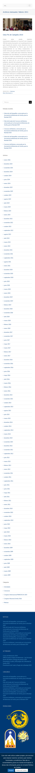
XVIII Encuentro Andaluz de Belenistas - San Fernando (17, 657)
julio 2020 (7, 281)
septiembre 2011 (8, 481)
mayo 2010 (7, 528)
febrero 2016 (7, 387)
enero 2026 (7, 160)
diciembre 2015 (8, 395)
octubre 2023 (7, 195)
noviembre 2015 (8, 399)
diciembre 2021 (8, 250)
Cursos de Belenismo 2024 (10, 656)
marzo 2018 (7, 320)
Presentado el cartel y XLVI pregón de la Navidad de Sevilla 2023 (17, 662)
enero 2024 (7, 183)
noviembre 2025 (8, 168)
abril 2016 (7, 379)
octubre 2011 (7, 477)
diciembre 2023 (8, 187)
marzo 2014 (7, 434)
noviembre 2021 (8, 254)
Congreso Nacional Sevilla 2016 (13, 598)
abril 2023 (7, 203)
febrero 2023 (7, 211)
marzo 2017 (7, 348)
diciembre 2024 (8, 172)
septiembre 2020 (8, 277)
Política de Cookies (21, 770)
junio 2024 (7, 179)
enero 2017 (7, 356)
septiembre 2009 (8, 559)
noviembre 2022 (8, 222)
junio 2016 (7, 371)
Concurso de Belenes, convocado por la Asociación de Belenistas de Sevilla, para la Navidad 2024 (16, 146)
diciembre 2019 (8, 297)
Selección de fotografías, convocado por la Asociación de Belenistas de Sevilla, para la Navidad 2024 (16, 138)
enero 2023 (7, 215)
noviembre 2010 (8, 512)
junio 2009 (7, 563)
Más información (7, 93)
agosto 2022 (7, 234)
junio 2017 (7, 340)
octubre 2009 (7, 555)
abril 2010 (7, 532)
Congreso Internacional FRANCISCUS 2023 (15, 595)
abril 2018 (7, 316)
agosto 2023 (7, 199)
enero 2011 (7, 504)
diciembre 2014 (8, 422)
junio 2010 (7, 524)
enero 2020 (7, 293)
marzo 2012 (7, 461)
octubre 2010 (7, 516)
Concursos (7, 591)
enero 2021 (7, 266)
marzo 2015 (7, 418)
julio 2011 (7, 485)
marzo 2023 (7, 207)
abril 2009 (7, 567)
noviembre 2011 (8, 473)
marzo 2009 (7, 571)
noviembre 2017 (8, 336)
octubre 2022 (7, 226)
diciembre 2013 (8, 438)
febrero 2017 (7, 352)
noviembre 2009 (8, 551)
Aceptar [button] (11, 770)
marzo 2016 (7, 383)
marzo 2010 (7, 536)
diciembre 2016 (8, 359)
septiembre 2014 (8, 430)
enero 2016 (7, 391)
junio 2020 (7, 285)
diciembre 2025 (8, 164)
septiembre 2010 (8, 520)
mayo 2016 (7, 375)
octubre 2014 (7, 426)
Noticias (12, 91)
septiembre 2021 (8, 258)
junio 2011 (7, 489)
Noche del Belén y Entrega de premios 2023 (15, 659)
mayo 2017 (7, 344)
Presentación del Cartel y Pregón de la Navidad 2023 (17, 665)
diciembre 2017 (8, 332)
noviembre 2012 (8, 450)
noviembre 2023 (8, 191)
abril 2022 (7, 238)
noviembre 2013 (8, 442)
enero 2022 (7, 246)
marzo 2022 (7, 242)
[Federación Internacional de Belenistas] (17, 711)
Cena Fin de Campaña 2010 (13, 35)
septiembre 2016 (8, 367)
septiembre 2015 (8, 406)
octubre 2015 (7, 403)
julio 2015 (7, 414)
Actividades (7, 587)
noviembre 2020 (8, 273)
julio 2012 (7, 457)
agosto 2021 (7, 262)
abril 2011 (7, 496)
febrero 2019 (7, 305)
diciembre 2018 (8, 309)
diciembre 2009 (8, 547)
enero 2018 (7, 328)
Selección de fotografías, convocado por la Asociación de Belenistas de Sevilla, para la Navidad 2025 (16, 115)
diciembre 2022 (8, 218)
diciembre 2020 (8, 269)
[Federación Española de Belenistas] (10, 730)
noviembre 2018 (8, 313)
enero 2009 (7, 575)
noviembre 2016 (8, 363)
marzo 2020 (7, 289)
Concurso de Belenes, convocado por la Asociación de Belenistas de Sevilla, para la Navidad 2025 (16, 130)
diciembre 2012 (8, 446)
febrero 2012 (7, 465)
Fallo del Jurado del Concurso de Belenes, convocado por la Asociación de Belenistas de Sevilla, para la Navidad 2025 (16, 123)
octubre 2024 (7, 175)
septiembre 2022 (8, 230)
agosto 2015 (7, 410)
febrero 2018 (7, 324)
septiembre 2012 (8, 453)
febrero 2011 (7, 500)
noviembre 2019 (8, 301)
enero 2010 (7, 544)
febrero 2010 (7, 540)
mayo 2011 (7, 493)
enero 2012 (7, 469)
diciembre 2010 (8, 508)
